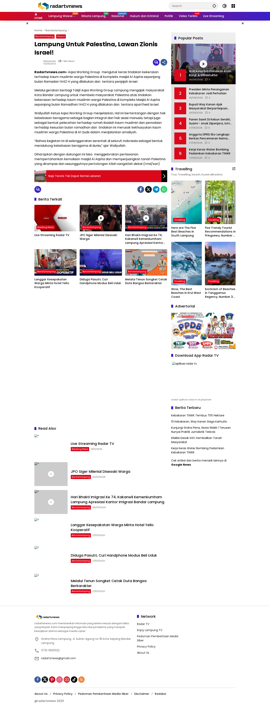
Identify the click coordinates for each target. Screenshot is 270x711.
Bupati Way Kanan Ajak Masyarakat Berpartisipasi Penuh (208, 106)
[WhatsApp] (163, 189)
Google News (181, 465)
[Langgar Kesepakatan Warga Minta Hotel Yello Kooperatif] (55, 262)
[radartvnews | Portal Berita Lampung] (59, 6)
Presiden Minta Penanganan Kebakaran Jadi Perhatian (209, 91)
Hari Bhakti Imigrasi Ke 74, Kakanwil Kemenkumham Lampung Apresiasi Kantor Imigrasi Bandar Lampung (144, 239)
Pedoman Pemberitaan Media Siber (103, 694)
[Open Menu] (233, 6)
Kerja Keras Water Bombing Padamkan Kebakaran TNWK (209, 151)
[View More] (234, 168)
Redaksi (160, 694)
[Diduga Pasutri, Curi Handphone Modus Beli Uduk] (101, 262)
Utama (61, 36)
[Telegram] (156, 189)
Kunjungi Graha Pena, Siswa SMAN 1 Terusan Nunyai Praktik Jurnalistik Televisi (201, 430)
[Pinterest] (52, 679)
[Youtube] (67, 679)
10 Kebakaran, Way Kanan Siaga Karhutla (199, 422)
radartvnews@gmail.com (58, 658)
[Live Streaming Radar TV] (55, 218)
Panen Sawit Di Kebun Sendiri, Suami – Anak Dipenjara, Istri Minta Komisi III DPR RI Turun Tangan (209, 121)
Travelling (179, 219)
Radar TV (143, 624)
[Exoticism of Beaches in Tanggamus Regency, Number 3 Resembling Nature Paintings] (220, 263)
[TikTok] (74, 679)
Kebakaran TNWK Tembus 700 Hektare (197, 415)
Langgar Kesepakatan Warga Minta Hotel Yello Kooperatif (51, 283)
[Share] (163, 62)
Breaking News (45, 227)
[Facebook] (140, 189)
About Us (143, 653)
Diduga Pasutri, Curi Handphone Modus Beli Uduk (100, 281)
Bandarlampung (44, 36)
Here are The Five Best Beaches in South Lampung (183, 231)
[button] (214, 6)
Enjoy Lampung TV (149, 630)
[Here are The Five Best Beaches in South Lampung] (186, 202)
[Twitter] (148, 189)
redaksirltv (49, 61)
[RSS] (81, 679)
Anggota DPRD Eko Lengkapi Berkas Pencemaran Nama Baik (209, 136)
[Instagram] (59, 679)
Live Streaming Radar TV (51, 235)
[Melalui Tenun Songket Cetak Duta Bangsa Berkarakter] (146, 262)
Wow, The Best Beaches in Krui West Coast (186, 293)
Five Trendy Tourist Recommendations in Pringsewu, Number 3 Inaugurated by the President (220, 232)
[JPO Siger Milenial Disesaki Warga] (101, 218)
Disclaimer (141, 694)
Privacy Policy (146, 647)
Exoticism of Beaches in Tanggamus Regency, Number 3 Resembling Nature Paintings (220, 293)
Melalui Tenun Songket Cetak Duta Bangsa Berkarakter (146, 281)
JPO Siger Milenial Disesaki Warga (98, 237)
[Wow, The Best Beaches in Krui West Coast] (186, 263)
